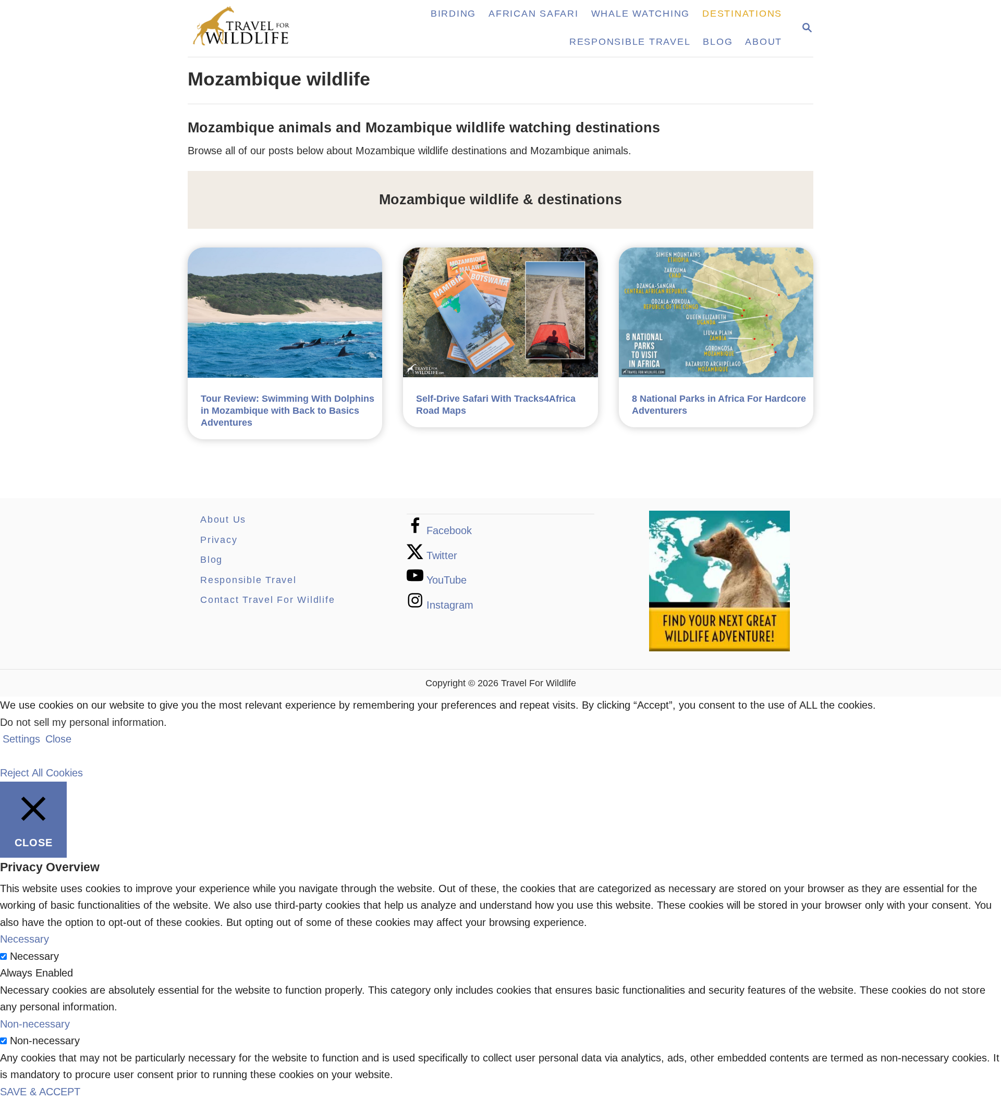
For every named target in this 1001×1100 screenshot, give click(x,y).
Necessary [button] (24, 939)
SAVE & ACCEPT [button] (40, 1091)
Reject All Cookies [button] (41, 772)
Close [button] (58, 739)
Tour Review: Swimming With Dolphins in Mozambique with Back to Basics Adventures (287, 410)
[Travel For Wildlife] (251, 28)
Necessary (34, 956)
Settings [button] (21, 739)
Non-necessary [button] (35, 1024)
